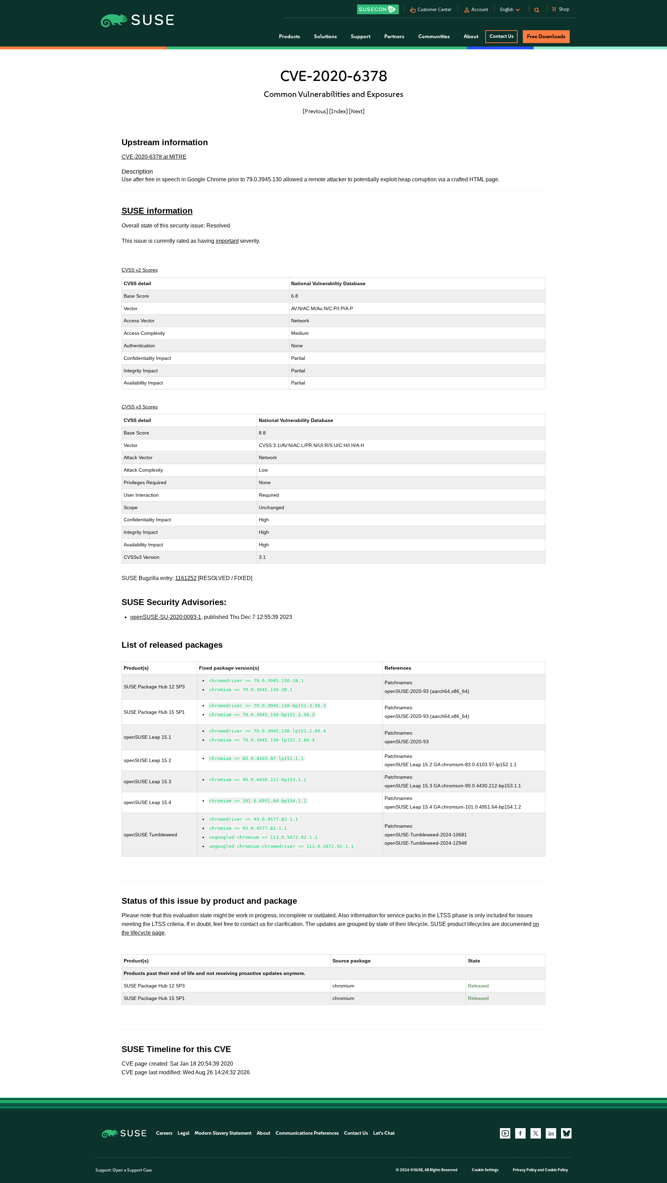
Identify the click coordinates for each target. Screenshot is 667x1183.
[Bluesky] (566, 1133)
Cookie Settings (485, 1170)
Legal (183, 1133)
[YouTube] (505, 1133)
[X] (535, 1133)
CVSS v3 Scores (140, 407)
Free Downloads (546, 36)
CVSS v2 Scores (140, 270)
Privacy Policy (525, 1170)
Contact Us (501, 36)
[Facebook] (520, 1133)
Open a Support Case (132, 1170)
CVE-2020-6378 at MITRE (154, 157)
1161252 (186, 578)
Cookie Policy (556, 1170)
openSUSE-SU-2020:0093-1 (165, 617)
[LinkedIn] (551, 1133)
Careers (164, 1133)
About (263, 1133)
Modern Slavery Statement (223, 1133)
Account (479, 9)
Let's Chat (384, 1133)
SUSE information (157, 210)
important (227, 241)
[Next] (356, 111)
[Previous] (315, 111)
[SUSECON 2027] (378, 9)
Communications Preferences (307, 1133)
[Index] (338, 111)
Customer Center (435, 9)
